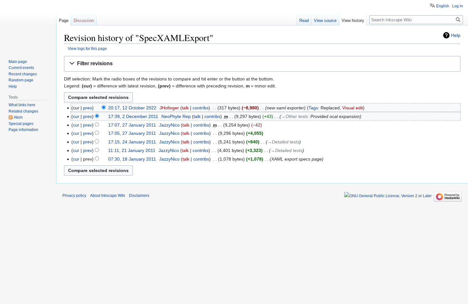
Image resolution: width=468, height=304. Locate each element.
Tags (313, 107)
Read (304, 20)
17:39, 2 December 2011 (133, 116)
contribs (201, 107)
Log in (457, 6)
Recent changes (23, 74)
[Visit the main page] (28, 25)
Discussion (84, 20)
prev (87, 107)
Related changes (23, 111)
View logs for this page (87, 48)
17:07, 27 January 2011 (132, 125)
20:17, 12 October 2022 (132, 107)
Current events (21, 68)
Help (455, 35)
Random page (21, 80)
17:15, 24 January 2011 (132, 141)
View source (325, 20)
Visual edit (352, 107)
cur (76, 116)
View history (353, 20)
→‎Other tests (294, 116)
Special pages (21, 123)
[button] (262, 64)
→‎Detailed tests (283, 141)
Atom (18, 117)
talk (185, 107)
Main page (18, 61)
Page (63, 20)
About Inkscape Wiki (107, 195)
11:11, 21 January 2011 (131, 150)
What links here (22, 105)
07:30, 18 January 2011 (132, 159)
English (442, 6)
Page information (23, 130)
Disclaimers (139, 195)
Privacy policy (74, 195)
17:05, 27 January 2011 (132, 133)
